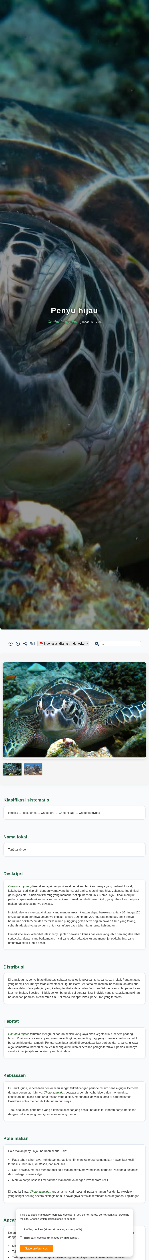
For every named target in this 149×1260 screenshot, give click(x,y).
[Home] (10, 643)
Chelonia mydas (19, 886)
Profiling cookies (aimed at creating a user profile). (53, 1229)
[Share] (25, 644)
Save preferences (36, 1248)
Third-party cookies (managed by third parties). (51, 1237)
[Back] (18, 643)
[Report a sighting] (32, 643)
